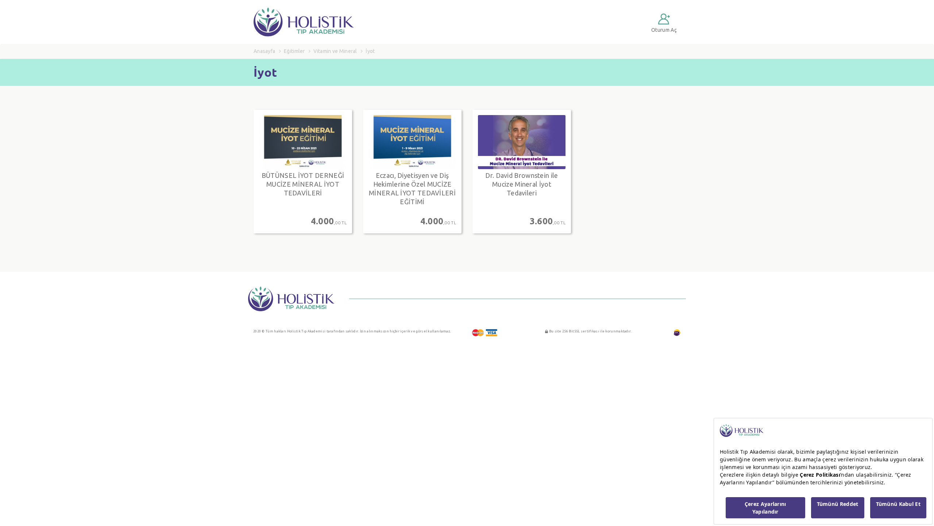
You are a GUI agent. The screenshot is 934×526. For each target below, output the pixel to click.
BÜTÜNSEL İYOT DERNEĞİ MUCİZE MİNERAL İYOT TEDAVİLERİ (303, 184)
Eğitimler (294, 51)
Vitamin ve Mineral (335, 51)
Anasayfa (264, 51)
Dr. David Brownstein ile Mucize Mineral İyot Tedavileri (521, 184)
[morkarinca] (677, 332)
